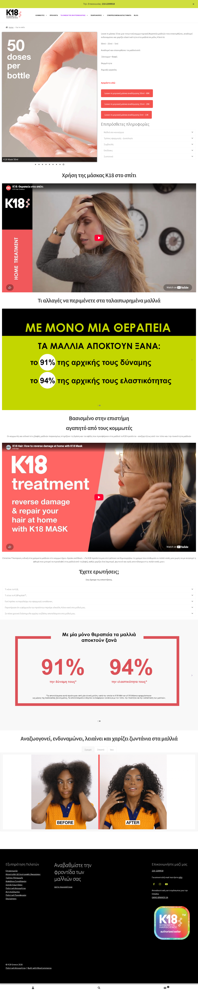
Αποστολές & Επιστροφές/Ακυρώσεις (23, 874)
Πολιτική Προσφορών (16, 895)
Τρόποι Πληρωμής (14, 877)
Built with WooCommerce (39, 968)
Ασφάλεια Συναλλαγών (16, 881)
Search (99, 988)
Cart (150, 987)
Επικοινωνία (12, 870)
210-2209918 (108, 4)
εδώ (180, 877)
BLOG (136, 15)
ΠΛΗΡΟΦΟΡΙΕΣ (96, 15)
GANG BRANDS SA (160, 897)
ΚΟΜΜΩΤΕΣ (40, 15)
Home (11, 27)
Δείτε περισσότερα (63, 887)
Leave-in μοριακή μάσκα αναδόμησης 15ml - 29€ (127, 104)
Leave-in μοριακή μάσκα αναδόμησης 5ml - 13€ (126, 114)
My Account (33, 988)
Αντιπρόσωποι (13, 891)
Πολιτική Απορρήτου (16, 888)
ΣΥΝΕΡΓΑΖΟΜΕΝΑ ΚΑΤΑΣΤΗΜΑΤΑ (119, 15)
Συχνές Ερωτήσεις (14, 884)
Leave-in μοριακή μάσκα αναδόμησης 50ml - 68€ (127, 93)
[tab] (88, 750)
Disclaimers (11, 898)
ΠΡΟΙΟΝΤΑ (54, 15)
